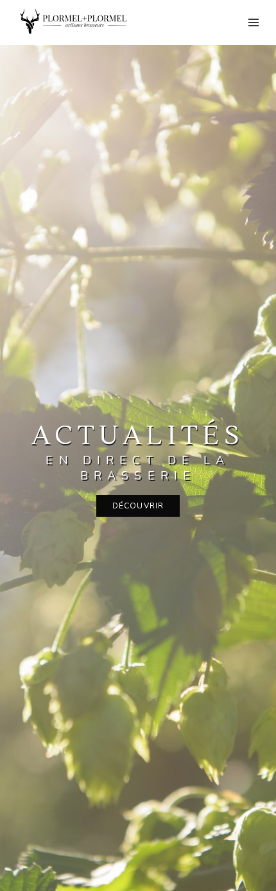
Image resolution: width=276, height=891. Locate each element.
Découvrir (138, 506)
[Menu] (253, 22)
